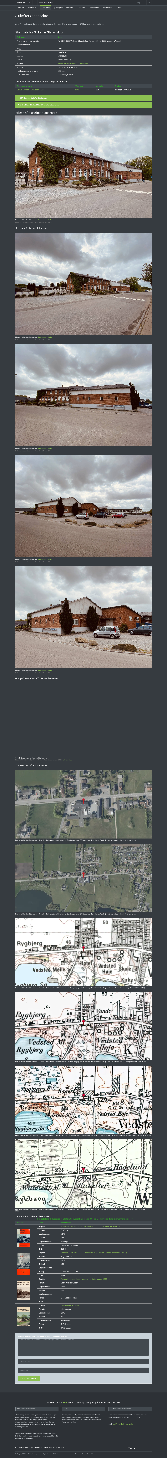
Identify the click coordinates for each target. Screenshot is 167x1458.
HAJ (77, 90)
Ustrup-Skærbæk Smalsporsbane (30, 90)
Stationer (45, 7)
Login (119, 7)
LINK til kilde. (67, 760)
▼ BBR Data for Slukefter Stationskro (32, 98)
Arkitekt (82, 7)
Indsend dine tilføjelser (29, 1379)
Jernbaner (31, 7)
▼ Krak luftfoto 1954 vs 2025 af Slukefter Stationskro (38, 105)
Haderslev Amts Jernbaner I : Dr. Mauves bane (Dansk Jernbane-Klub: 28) (90, 1226)
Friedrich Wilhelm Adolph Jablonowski (73, 64)
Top (130, 1448)
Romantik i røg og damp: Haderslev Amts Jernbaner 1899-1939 (86, 1279)
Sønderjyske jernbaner (70, 1305)
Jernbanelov (94, 7)
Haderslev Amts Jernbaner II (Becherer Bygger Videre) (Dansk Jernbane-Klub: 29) (94, 1253)
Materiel (69, 7)
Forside (20, 7)
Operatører (58, 7)
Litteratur (107, 7)
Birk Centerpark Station (47, 2)
